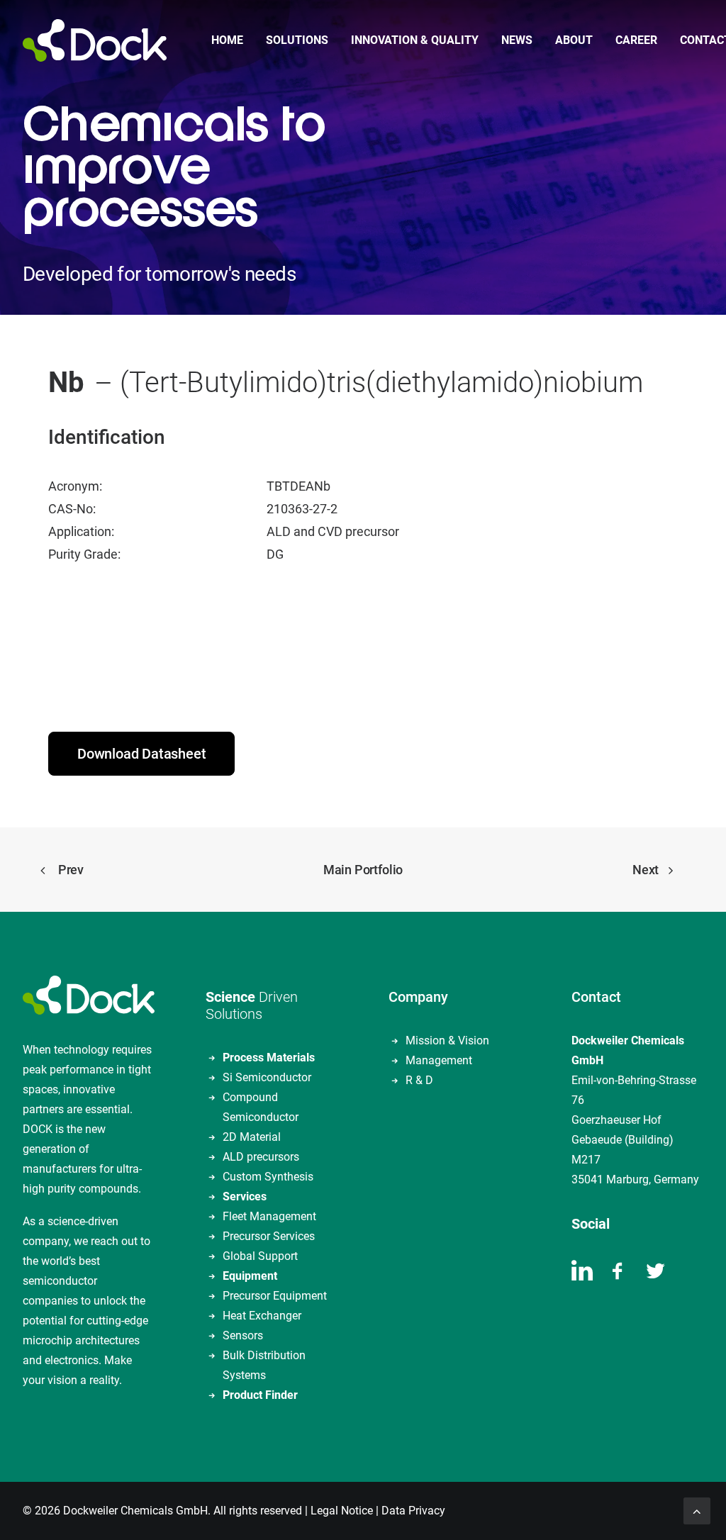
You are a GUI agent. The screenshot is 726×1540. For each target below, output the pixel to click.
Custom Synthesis (268, 1176)
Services (245, 1196)
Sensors (243, 1335)
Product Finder (260, 1395)
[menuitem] (227, 40)
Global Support (260, 1256)
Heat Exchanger (262, 1315)
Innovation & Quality (415, 40)
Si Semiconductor (267, 1077)
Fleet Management (269, 1216)
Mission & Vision (447, 1040)
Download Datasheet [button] (141, 753)
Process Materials (269, 1057)
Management (439, 1060)
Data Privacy (413, 1510)
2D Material (252, 1137)
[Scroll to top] (696, 1509)
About (574, 40)
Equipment (250, 1276)
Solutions (297, 40)
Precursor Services (269, 1236)
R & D (419, 1080)
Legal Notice (342, 1510)
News (516, 40)
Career (636, 40)
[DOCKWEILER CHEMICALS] (95, 40)
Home (227, 40)
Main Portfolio (363, 869)
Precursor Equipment (275, 1295)
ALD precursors (261, 1157)
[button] (582, 1276)
